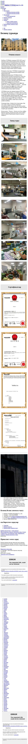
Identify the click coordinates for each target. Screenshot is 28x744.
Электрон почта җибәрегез (7, 554)
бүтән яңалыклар (11, 16)
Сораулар (6, 19)
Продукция (6, 10)
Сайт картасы (15, 530)
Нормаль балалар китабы (13, 12)
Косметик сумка (18, 532)
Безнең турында (8, 17)
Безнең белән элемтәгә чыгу (11, 24)
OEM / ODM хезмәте (12, 21)
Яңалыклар (6, 14)
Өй (4, 9)
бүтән (5, 25)
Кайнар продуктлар (6, 530)
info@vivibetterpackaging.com (19, 516)
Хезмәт (5, 20)
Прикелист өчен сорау (6, 549)
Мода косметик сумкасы (7, 532)
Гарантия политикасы (12, 23)
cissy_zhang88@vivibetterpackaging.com (17, 517)
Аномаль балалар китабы (13, 13)
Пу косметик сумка (12, 533)
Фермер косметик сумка (12, 534)
